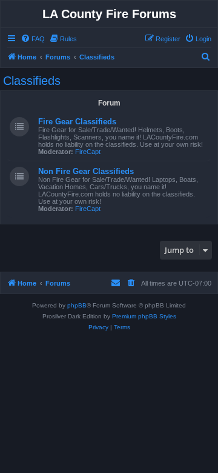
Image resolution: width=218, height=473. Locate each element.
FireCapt (88, 151)
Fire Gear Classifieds (77, 121)
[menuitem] (33, 39)
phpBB (77, 305)
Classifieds (32, 80)
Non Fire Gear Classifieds (86, 171)
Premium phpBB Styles (144, 316)
